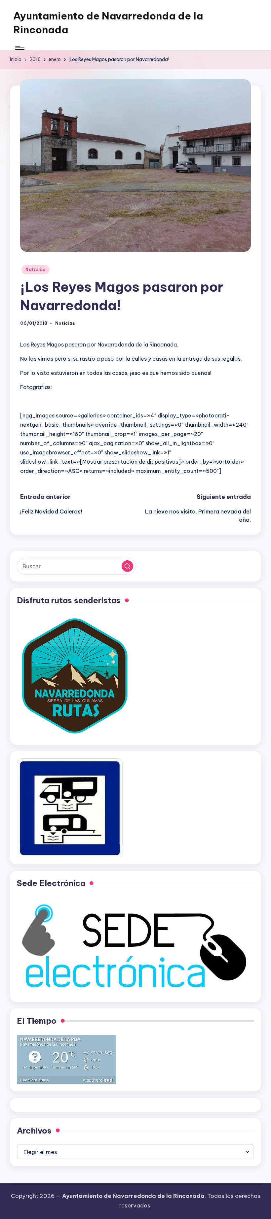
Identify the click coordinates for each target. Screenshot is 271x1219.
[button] (127, 566)
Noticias (35, 269)
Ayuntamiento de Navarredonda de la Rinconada (108, 23)
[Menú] (19, 48)
